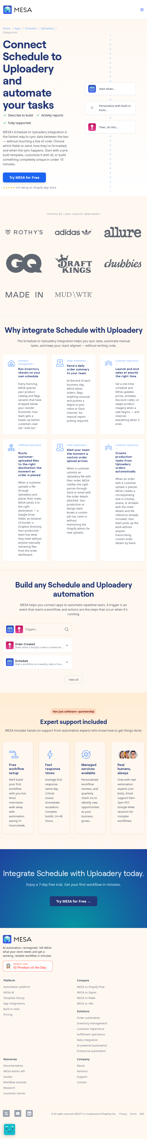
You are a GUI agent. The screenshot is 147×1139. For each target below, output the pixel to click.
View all (73, 679)
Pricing (7, 1014)
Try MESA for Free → (73, 901)
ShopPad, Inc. (109, 1114)
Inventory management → (26, 362)
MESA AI (8, 992)
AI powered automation (92, 1045)
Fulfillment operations (91, 1034)
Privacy (123, 1114)
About (81, 1065)
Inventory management (92, 1023)
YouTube (17, 1113)
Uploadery (47, 28)
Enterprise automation (91, 1051)
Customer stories (14, 1093)
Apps (17, 28)
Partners (82, 1071)
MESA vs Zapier (87, 992)
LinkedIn (29, 1113)
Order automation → (78, 360)
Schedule (31, 28)
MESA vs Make (86, 998)
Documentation (13, 1065)
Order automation (88, 1018)
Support (82, 1077)
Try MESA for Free (24, 177)
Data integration (87, 1040)
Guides (7, 1077)
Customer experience (90, 1029)
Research (9, 1088)
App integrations (14, 1003)
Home (6, 28)
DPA (142, 1114)
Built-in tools (11, 1009)
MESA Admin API (14, 1071)
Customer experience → (126, 362)
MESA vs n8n (85, 1003)
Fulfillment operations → (29, 446)
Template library (13, 998)
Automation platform (16, 987)
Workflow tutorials (15, 1082)
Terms (133, 1114)
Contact (82, 1082)
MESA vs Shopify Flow (91, 987)
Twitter (6, 1113)
